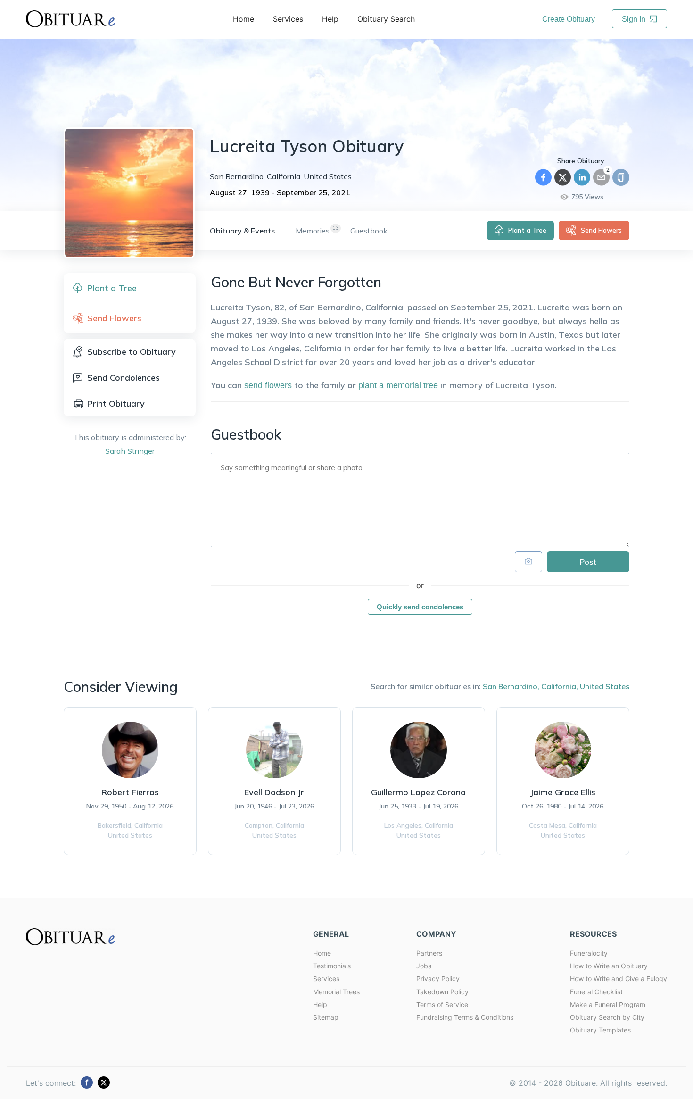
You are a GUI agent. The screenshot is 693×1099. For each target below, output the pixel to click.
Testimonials (332, 966)
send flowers (268, 385)
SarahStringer (130, 451)
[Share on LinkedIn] (582, 177)
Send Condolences (123, 377)
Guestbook (369, 230)
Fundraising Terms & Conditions (464, 1017)
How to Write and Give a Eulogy (618, 978)
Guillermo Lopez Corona (418, 792)
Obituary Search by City (607, 1017)
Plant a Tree (527, 230)
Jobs (423, 966)
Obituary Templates (600, 1030)
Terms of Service (442, 1004)
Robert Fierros (130, 792)
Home (322, 953)
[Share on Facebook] (543, 177)
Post (588, 561)
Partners (429, 953)
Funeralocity (589, 953)
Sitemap (325, 1017)
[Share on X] (562, 177)
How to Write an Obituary (609, 966)
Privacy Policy (438, 978)
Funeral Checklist (596, 992)
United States (604, 686)
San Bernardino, (511, 686)
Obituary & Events (242, 230)
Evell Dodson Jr (274, 792)
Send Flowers (601, 230)
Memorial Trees (336, 992)
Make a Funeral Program (607, 1004)
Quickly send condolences (420, 607)
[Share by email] (601, 177)
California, (559, 686)
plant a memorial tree (398, 385)
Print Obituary (116, 403)
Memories (313, 230)
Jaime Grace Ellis (562, 792)
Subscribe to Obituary (131, 351)
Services (326, 978)
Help (320, 1004)
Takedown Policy (442, 992)
